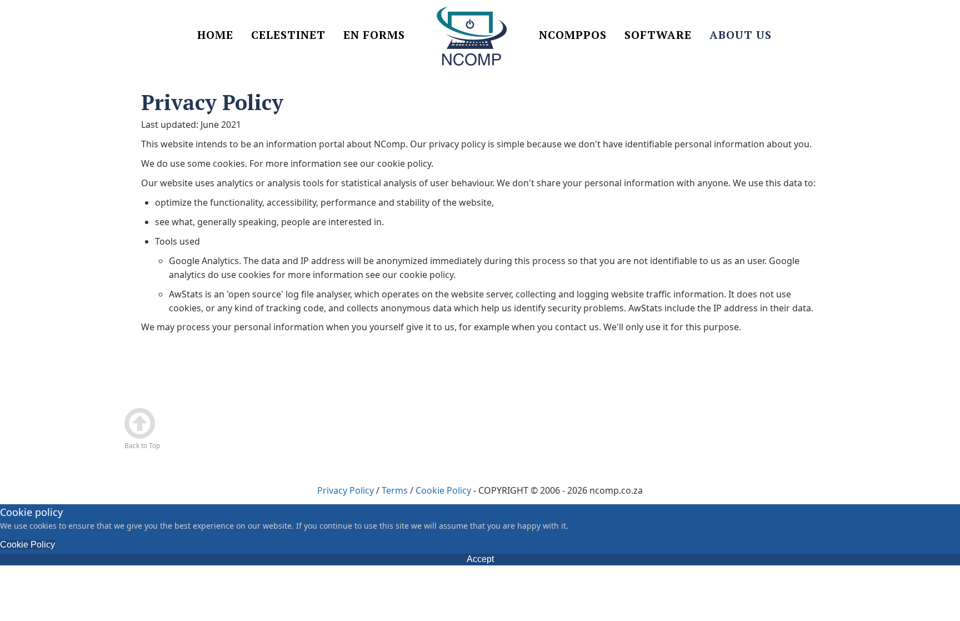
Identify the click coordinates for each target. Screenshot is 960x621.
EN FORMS (374, 35)
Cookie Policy (443, 490)
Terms (395, 490)
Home (215, 35)
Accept (480, 559)
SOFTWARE (658, 35)
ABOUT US (740, 35)
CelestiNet (288, 35)
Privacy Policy (345, 490)
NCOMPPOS (573, 35)
